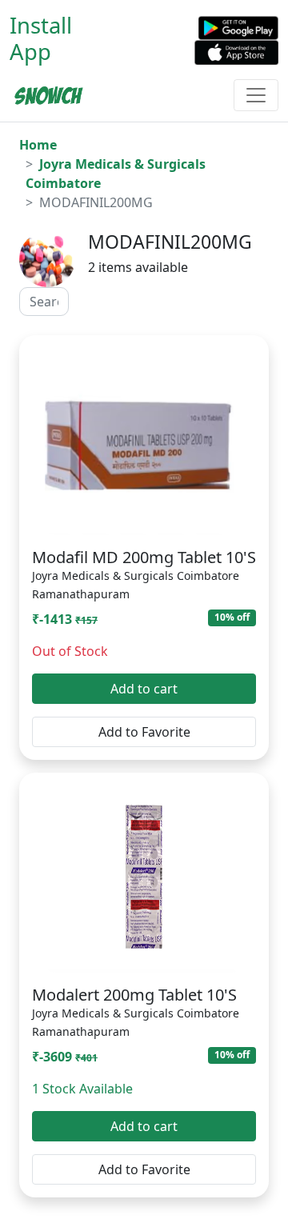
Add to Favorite (144, 732)
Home (38, 145)
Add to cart (144, 688)
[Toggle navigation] (256, 95)
